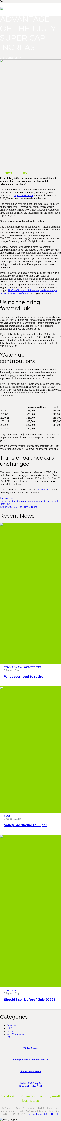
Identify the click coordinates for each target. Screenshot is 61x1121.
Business (11, 1025)
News (10, 1031)
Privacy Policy (35, 1114)
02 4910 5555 (30, 1047)
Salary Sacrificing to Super (25, 825)
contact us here (43, 489)
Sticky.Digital (51, 1114)
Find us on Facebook (30, 1071)
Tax (8, 1037)
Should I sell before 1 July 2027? (29, 1000)
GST (9, 1028)
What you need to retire (23, 676)
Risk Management (16, 1034)
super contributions (23, 195)
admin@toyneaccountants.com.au (30, 1059)
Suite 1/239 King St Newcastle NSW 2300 (30, 1084)
